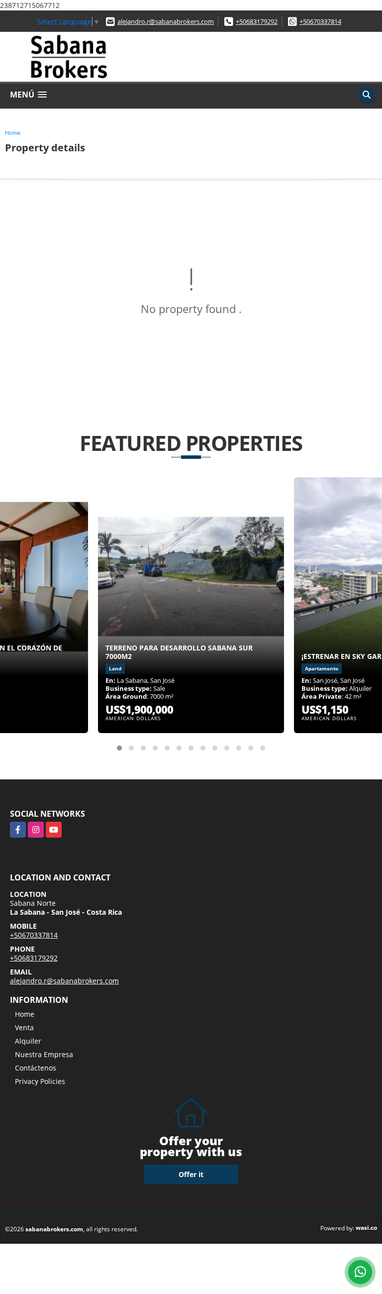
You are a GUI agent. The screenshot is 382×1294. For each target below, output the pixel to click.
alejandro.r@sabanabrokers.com (165, 21)
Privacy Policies (40, 1081)
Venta (24, 1027)
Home (12, 132)
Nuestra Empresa (44, 1054)
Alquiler (28, 1041)
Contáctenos (35, 1068)
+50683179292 (257, 21)
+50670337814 (320, 21)
